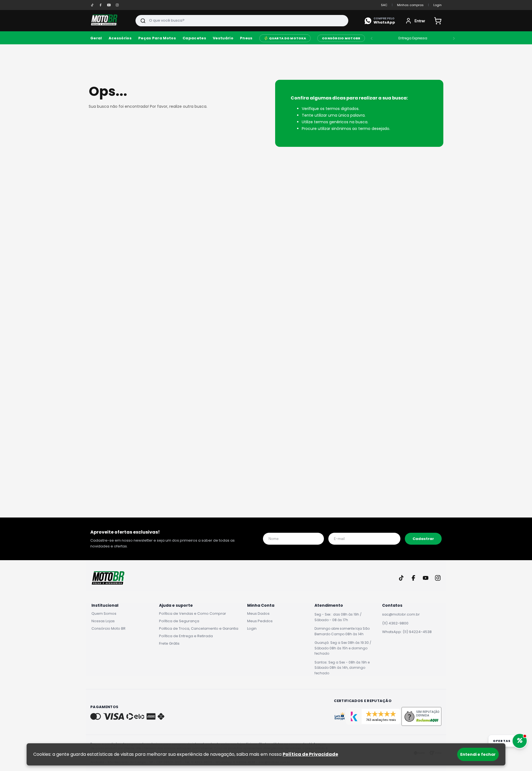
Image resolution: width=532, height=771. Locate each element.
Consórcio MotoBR (341, 38)
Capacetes (194, 38)
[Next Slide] (454, 38)
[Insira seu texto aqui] (92, 5)
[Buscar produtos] (143, 20)
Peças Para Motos (157, 38)
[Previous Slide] (371, 38)
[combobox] (241, 20)
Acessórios (120, 38)
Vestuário (223, 38)
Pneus (246, 38)
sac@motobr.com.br (401, 614)
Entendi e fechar (478, 754)
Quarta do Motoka (287, 38)
